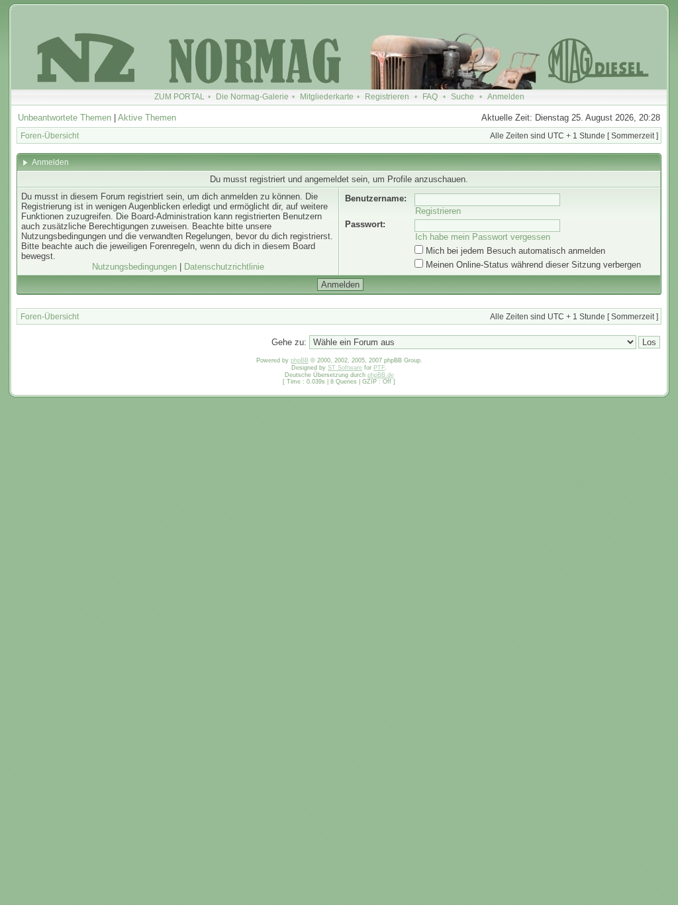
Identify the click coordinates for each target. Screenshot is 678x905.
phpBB (300, 360)
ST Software (345, 367)
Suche (462, 96)
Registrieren (387, 96)
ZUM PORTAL (179, 96)
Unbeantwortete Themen (64, 118)
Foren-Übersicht (50, 135)
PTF (379, 367)
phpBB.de (380, 375)
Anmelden (505, 96)
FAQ (430, 96)
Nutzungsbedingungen (134, 267)
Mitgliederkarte (327, 96)
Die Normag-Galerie (252, 96)
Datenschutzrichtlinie (224, 267)
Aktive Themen (147, 118)
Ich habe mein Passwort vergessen (482, 237)
